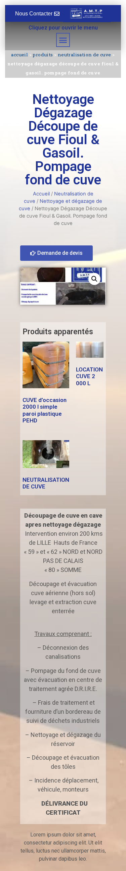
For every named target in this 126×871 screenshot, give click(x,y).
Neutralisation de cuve (84, 55)
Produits (43, 55)
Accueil (19, 55)
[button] (63, 40)
